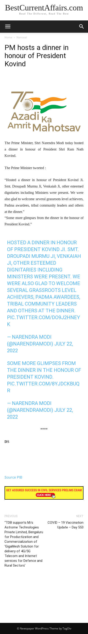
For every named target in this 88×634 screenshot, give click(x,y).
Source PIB (13, 477)
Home (8, 37)
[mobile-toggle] (7, 26)
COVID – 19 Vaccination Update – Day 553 (65, 525)
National (21, 37)
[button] (81, 26)
